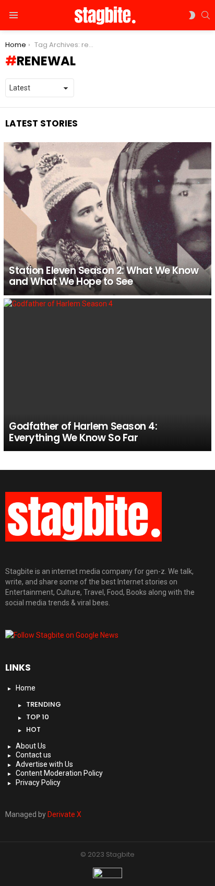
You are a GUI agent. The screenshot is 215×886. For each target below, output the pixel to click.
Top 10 (37, 717)
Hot (33, 729)
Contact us (33, 755)
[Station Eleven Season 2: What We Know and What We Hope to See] (107, 218)
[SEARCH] (205, 15)
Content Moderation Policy (59, 773)
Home (25, 688)
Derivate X (64, 814)
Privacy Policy (38, 782)
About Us (31, 746)
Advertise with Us (44, 764)
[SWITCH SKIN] (192, 15)
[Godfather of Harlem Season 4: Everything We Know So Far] (107, 375)
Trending (43, 704)
